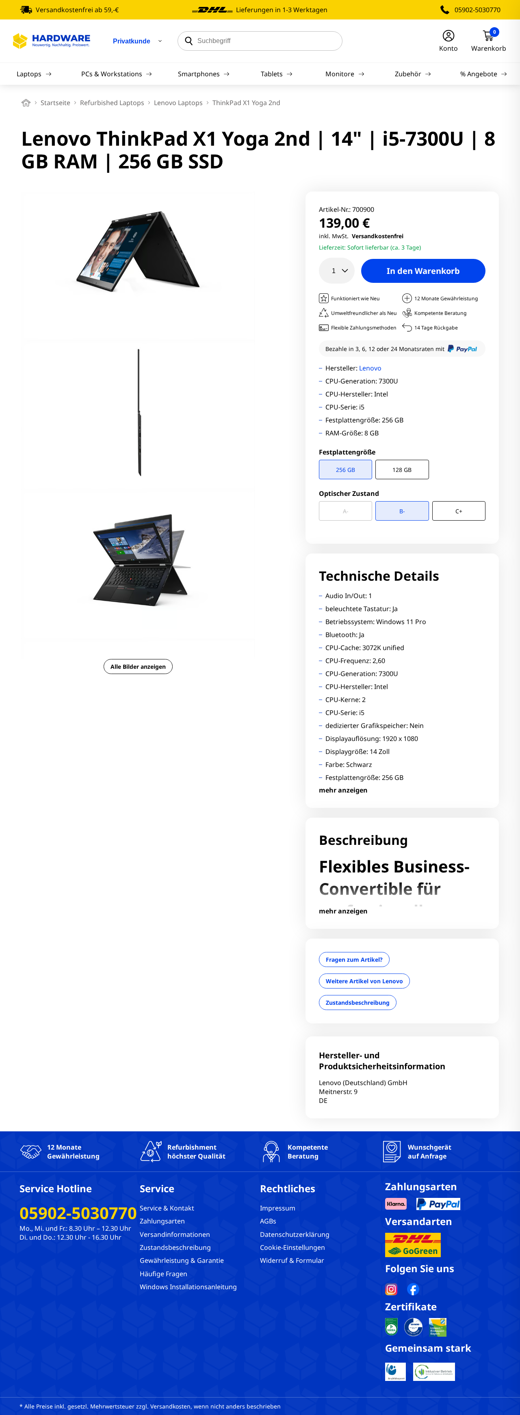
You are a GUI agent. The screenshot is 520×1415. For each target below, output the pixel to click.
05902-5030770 (477, 9)
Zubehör (408, 73)
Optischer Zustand (349, 493)
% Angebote (478, 73)
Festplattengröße (347, 452)
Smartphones (199, 73)
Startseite (55, 102)
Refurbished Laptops (112, 102)
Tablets (272, 73)
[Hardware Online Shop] (51, 41)
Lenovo (370, 368)
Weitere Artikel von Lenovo (364, 981)
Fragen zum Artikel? (354, 959)
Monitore (339, 73)
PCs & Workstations (111, 73)
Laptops (29, 73)
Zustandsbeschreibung (358, 1002)
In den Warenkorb (423, 270)
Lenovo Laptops (178, 102)
